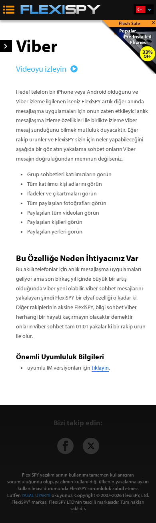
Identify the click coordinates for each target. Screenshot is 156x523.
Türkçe (144, 9)
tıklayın (100, 367)
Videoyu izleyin (42, 69)
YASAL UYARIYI (36, 495)
